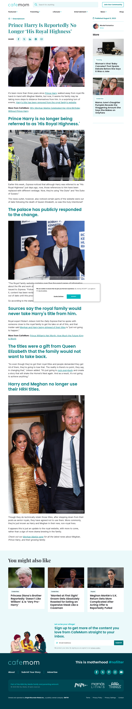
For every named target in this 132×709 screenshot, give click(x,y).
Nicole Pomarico (107, 25)
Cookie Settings (59, 296)
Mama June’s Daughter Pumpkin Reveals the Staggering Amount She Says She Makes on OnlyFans (108, 107)
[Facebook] (96, 672)
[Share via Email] (41, 39)
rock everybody (65, 370)
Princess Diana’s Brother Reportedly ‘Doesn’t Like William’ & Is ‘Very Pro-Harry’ (26, 600)
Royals (93, 591)
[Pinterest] (108, 672)
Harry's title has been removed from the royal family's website (46, 102)
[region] (66, 293)
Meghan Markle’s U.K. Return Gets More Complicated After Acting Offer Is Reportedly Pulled (103, 602)
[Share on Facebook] (18, 39)
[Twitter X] (102, 672)
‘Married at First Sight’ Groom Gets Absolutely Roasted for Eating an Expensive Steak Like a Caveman (65, 602)
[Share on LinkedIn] (30, 39)
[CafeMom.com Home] (18, 4)
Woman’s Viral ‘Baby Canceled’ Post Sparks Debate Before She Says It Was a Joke (108, 67)
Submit (119, 643)
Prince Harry (51, 93)
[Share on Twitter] (24, 39)
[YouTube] (121, 672)
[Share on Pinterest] (35, 39)
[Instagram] (115, 672)
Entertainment (18, 19)
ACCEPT (73, 296)
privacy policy (95, 648)
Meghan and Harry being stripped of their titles (43, 327)
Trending (99, 60)
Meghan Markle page (33, 537)
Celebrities (99, 99)
